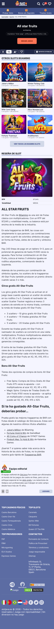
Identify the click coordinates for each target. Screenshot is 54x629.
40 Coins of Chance (17, 436)
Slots (12, 17)
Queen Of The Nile (36, 529)
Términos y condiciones (39, 547)
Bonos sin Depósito (26, 13)
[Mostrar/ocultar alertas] (38, 4)
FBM (3, 543)
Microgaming (7, 547)
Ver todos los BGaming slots (27, 144)
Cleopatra (33, 516)
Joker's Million (8, 83)
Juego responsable (37, 552)
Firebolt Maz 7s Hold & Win (20, 439)
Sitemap (32, 556)
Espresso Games (9, 556)
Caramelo (33, 512)
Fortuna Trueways (9, 136)
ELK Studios (7, 552)
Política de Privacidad (38, 543)
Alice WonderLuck (35, 109)
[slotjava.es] (21, 4)
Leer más (45, 491)
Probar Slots (8, 13)
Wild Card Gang (8, 109)
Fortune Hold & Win (16, 433)
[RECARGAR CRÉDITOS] (9, 52)
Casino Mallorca (8, 529)
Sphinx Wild (34, 521)
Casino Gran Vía (8, 516)
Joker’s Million (14, 430)
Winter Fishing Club (36, 83)
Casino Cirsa (7, 525)
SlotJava (24, 474)
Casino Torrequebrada (11, 521)
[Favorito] (21, 52)
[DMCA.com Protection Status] (34, 590)
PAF (3, 539)
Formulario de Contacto (38, 539)
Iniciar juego (27, 41)
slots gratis (27, 480)
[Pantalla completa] (3, 52)
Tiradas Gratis (46, 13)
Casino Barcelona (9, 512)
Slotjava (5, 17)
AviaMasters (33, 136)
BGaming (28, 30)
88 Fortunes (34, 525)
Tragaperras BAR (33, 454)
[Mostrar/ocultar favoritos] (49, 4)
